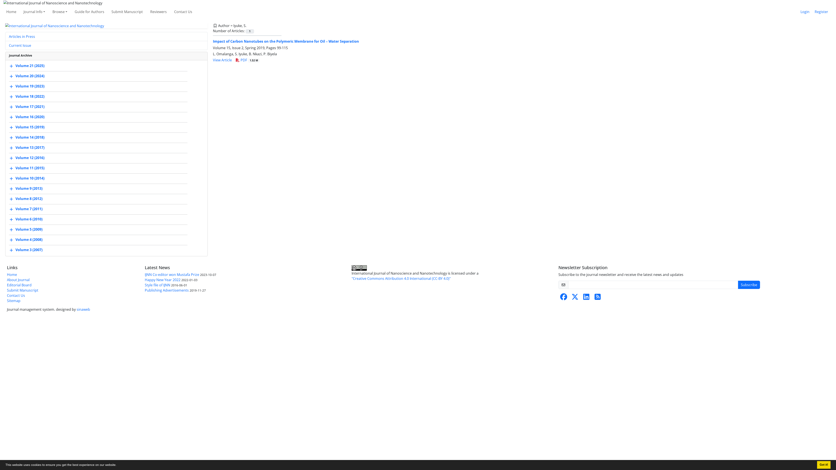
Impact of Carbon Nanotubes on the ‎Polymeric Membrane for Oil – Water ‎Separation (286, 41)
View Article (222, 60)
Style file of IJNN (157, 285)
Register (821, 11)
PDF (249, 60)
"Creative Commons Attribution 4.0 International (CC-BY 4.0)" (401, 278)
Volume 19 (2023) (29, 86)
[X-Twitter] (575, 298)
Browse (58, 11)
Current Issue (20, 45)
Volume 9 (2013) (28, 188)
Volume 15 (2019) (29, 127)
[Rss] (597, 298)
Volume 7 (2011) (28, 209)
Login (805, 11)
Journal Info (33, 11)
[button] (118, 465)
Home (11, 11)
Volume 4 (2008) (28, 239)
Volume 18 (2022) (29, 96)
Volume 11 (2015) (29, 168)
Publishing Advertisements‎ (167, 290)
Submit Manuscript (127, 11)
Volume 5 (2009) (28, 229)
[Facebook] (563, 298)
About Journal (18, 279)
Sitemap (13, 300)
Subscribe (749, 284)
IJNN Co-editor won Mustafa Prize (172, 274)
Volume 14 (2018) (29, 137)
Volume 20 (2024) (29, 76)
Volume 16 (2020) (29, 117)
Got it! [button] (824, 464)
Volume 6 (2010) (28, 219)
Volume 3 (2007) (28, 250)
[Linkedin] (586, 298)
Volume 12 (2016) (29, 158)
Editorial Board (19, 285)
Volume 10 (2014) (29, 178)
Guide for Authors (89, 11)
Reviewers (158, 11)
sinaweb (83, 309)
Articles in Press (22, 36)
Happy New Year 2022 (162, 279)
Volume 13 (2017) (29, 147)
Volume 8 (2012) (28, 198)
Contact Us (183, 11)
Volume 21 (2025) (29, 66)
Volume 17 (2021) (29, 106)
